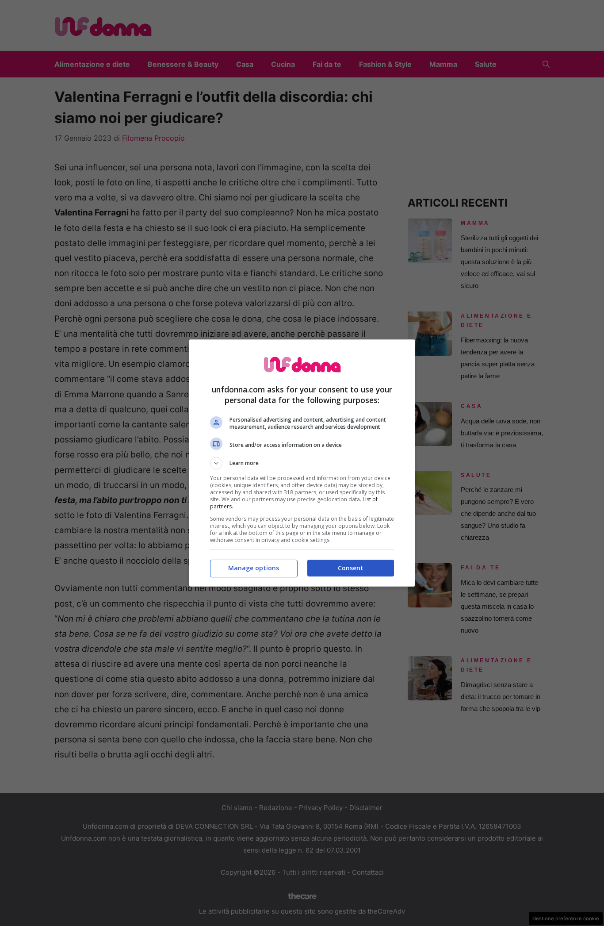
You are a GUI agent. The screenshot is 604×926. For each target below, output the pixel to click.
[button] (302, 463)
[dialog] (302, 463)
